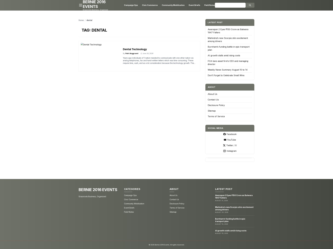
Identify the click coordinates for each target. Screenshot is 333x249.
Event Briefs (194, 5)
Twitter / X (231, 145)
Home (81, 20)
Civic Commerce (150, 5)
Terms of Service (216, 116)
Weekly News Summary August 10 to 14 (228, 69)
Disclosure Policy (216, 105)
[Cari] (250, 5)
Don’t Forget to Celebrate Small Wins (226, 75)
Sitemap (212, 110)
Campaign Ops (131, 5)
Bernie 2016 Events (98, 189)
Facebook (231, 134)
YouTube (231, 139)
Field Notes (209, 5)
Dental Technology (135, 49)
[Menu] (81, 5)
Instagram (231, 151)
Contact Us (213, 99)
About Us (212, 94)
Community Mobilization (173, 5)
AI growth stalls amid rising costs (224, 55)
